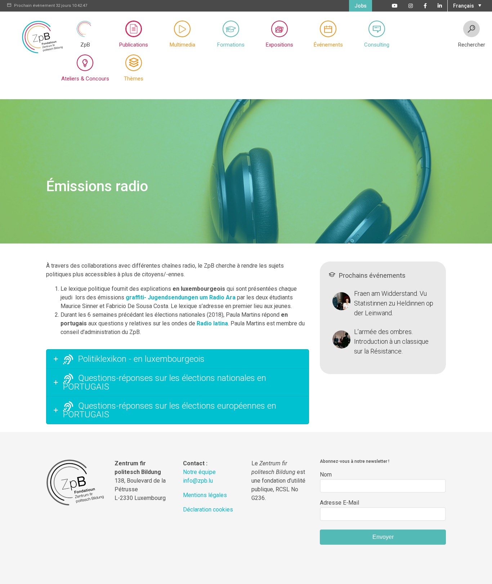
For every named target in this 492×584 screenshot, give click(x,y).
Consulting (376, 44)
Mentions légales (205, 495)
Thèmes (133, 78)
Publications (133, 44)
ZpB (85, 44)
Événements (328, 44)
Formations (231, 44)
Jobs (360, 6)
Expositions (279, 44)
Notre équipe (199, 472)
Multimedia (182, 44)
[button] (466, 5)
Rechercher (471, 44)
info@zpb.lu (198, 480)
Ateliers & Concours (85, 78)
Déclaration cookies (208, 509)
